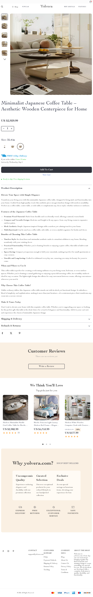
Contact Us (65, 563)
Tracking (47, 570)
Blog (62, 557)
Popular (25, 6)
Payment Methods (50, 560)
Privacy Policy (66, 566)
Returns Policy (49, 566)
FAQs (46, 557)
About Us (64, 560)
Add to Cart (46, 170)
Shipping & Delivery (51, 563)
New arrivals (69, 6)
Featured (82, 6)
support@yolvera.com (36, 554)
